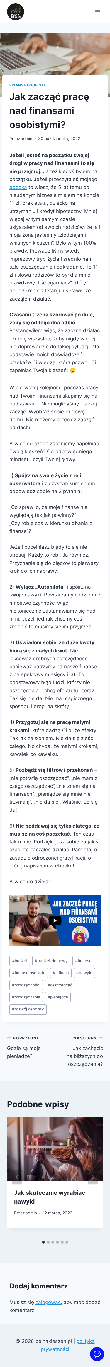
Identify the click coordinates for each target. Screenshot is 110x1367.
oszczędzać (60, 985)
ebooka (18, 187)
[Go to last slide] (17, 1177)
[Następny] (93, 1177)
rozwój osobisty (28, 1009)
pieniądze (58, 997)
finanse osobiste (27, 85)
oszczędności (26, 985)
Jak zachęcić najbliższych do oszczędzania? (85, 1051)
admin (26, 138)
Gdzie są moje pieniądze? (24, 1047)
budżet (20, 960)
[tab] (43, 1242)
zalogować (48, 1302)
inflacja (61, 972)
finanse (83, 960)
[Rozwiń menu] (97, 11)
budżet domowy (51, 960)
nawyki (84, 972)
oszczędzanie (26, 997)
